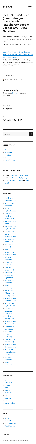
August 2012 (9, 355)
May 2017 (8, 249)
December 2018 (10, 236)
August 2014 (9, 308)
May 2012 (8, 362)
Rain (6, 157)
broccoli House (10, 160)
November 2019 (10, 226)
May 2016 (8, 262)
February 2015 (10, 293)
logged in (15, 93)
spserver (8, 398)
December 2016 (10, 254)
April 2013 (8, 337)
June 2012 (8, 360)
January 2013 (9, 342)
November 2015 (10, 272)
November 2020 (10, 221)
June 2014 (8, 311)
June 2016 (8, 260)
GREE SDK (8, 383)
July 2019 (8, 234)
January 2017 (9, 252)
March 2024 (9, 198)
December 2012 (10, 344)
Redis (7, 395)
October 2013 (9, 324)
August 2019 (9, 231)
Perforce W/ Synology (20, 175)
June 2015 (8, 283)
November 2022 (10, 201)
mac (6, 388)
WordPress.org (10, 426)
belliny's (7, 6)
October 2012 (9, 349)
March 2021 (9, 216)
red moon (8, 152)
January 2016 (9, 270)
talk (21, 80)
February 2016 (10, 267)
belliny (7, 80)
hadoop (7, 385)
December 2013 (10, 321)
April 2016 (8, 265)
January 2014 (9, 319)
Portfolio (6, 435)
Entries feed (9, 421)
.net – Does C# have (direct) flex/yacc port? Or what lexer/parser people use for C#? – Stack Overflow (18, 54)
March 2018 (9, 242)
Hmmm (7, 150)
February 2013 (10, 339)
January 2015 (9, 296)
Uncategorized (10, 403)
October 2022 (9, 203)
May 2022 (8, 206)
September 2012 (10, 352)
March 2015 (9, 290)
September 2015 (10, 278)
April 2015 (8, 288)
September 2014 (10, 306)
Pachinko (8, 155)
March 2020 (9, 224)
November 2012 (10, 347)
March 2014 (9, 316)
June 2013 (8, 331)
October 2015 (9, 275)
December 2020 (10, 219)
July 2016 (8, 257)
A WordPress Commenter (14, 180)
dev (6, 380)
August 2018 (9, 239)
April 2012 (8, 365)
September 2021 (10, 211)
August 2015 (9, 280)
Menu (30, 6)
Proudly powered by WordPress (19, 440)
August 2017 (9, 244)
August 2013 (9, 329)
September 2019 (11, 229)
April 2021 (8, 213)
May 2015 (8, 285)
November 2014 (10, 301)
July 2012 (8, 357)
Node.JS (7, 390)
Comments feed (10, 423)
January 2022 (9, 208)
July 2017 (8, 247)
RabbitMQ (8, 393)
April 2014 (8, 313)
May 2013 (8, 334)
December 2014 (10, 298)
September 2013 (10, 326)
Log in (7, 418)
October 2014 (9, 303)
